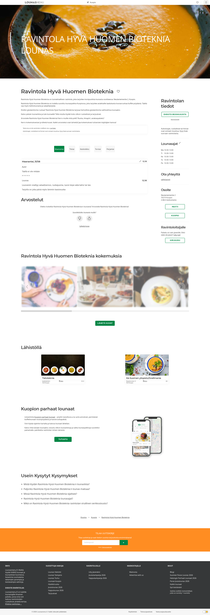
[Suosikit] (197, 2)
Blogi (172, 572)
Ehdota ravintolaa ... (13, 604)
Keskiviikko (84, 149)
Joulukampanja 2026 (97, 575)
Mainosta (133, 572)
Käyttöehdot (133, 612)
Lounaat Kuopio (54, 581)
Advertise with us (136, 575)
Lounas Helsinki (54, 572)
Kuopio (175, 215)
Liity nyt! (177, 235)
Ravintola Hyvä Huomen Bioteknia (116, 517)
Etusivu (84, 517)
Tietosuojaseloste (107, 547)
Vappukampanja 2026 (98, 578)
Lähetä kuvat (105, 323)
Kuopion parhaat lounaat (44, 417)
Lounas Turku (53, 578)
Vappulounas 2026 (55, 590)
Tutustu (63, 439)
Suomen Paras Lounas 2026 (181, 575)
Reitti (175, 207)
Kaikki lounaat (176, 584)
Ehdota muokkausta (175, 114)
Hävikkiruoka (53, 584)
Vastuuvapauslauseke (163, 612)
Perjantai (110, 149)
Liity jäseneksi (94, 572)
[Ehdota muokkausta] (140, 161)
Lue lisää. (53, 128)
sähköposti (165, 179)
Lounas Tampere (55, 575)
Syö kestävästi (176, 587)
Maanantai (59, 149)
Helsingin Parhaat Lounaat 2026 (183, 578)
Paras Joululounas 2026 (179, 581)
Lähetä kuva (84, 226)
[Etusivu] (34, 2)
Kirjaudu (175, 240)
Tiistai (71, 149)
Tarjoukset (52, 593)
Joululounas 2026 (55, 587)
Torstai (98, 149)
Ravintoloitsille (175, 119)
